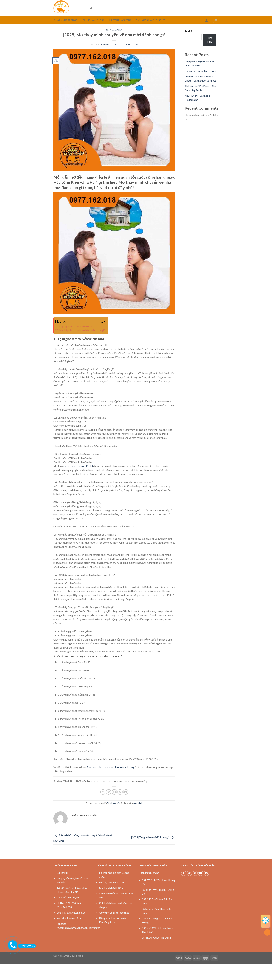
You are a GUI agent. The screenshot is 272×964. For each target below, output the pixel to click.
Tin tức (160, 20)
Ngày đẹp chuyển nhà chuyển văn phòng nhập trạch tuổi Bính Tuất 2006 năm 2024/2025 (112, 651)
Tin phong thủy (114, 30)
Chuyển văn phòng (93, 20)
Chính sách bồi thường (111, 887)
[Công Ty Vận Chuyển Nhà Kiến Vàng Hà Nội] (69, 8)
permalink (137, 803)
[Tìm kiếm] (91, 8)
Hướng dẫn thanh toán (111, 882)
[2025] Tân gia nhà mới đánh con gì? (150, 837)
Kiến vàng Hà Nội (129, 44)
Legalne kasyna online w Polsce (201, 70)
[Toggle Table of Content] (101, 321)
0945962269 (28, 945)
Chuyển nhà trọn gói (65, 20)
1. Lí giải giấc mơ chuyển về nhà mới (74, 326)
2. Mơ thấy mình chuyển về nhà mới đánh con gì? (81, 330)
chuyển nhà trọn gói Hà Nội (78, 465)
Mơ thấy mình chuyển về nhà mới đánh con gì (111, 767)
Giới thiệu (62, 872)
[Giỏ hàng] (215, 20)
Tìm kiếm (189, 31)
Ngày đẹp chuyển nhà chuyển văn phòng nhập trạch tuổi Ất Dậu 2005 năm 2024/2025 (112, 758)
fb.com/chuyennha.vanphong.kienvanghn (78, 927)
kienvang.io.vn (74, 918)
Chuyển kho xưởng (120, 20)
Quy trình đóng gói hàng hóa (114, 912)
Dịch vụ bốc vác (145, 20)
